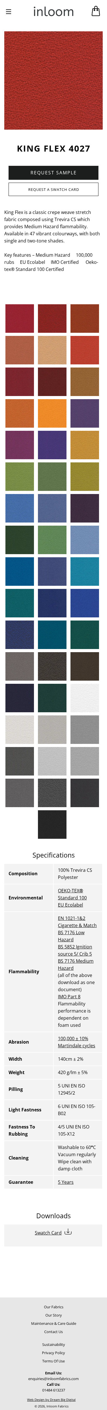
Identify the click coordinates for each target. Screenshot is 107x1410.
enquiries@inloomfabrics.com (53, 1378)
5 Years (66, 1182)
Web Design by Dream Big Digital (51, 1399)
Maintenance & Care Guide (53, 1323)
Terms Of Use (53, 1361)
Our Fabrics (53, 1306)
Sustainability (53, 1344)
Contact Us (53, 1331)
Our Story (53, 1315)
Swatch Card (48, 1233)
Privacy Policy (53, 1352)
